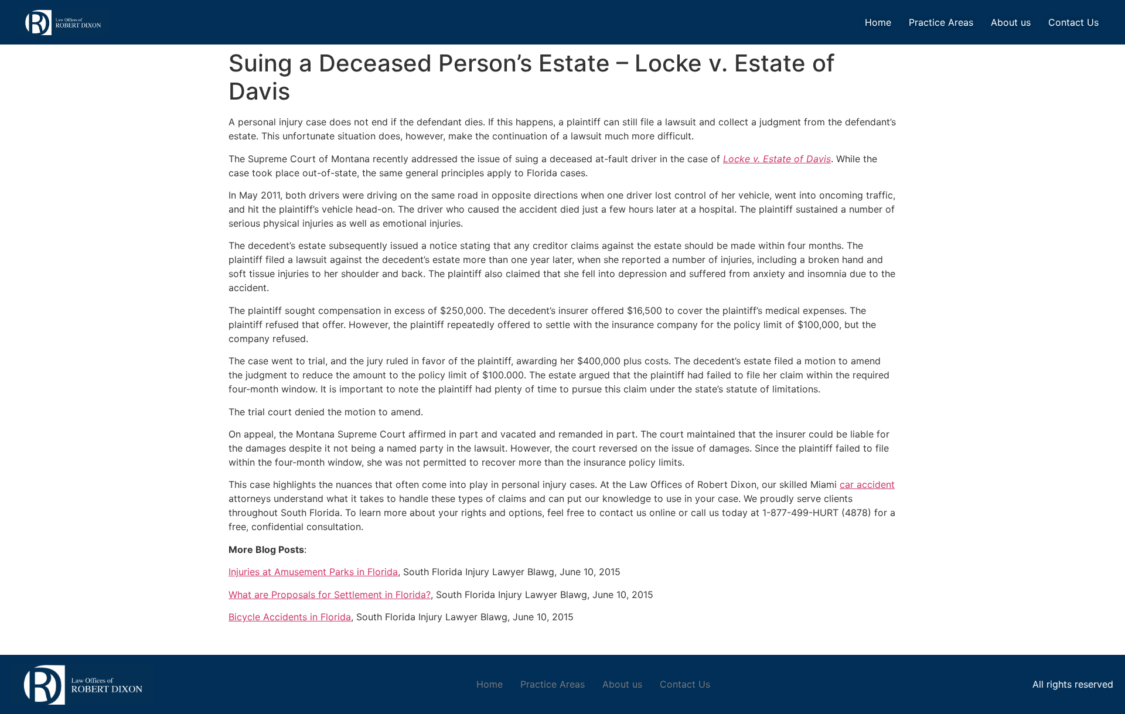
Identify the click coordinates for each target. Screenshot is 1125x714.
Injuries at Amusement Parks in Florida (313, 572)
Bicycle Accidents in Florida (290, 617)
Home (878, 22)
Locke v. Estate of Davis (777, 159)
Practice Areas (941, 22)
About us (1011, 22)
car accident (867, 484)
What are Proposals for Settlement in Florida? (330, 594)
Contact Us (1073, 22)
